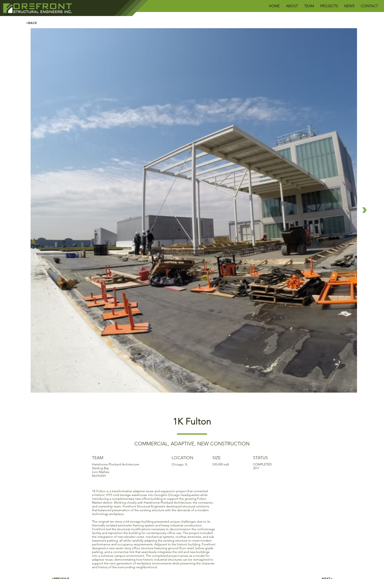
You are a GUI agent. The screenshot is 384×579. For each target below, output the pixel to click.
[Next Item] (364, 210)
